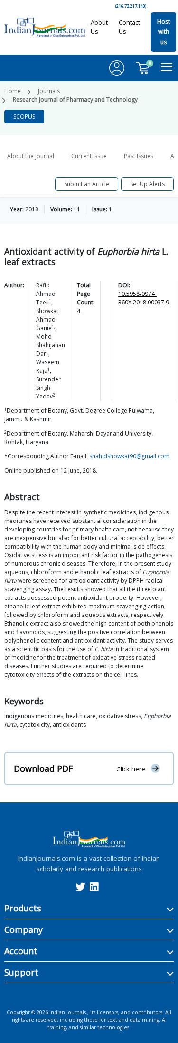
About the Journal (30, 156)
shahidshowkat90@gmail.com (129, 456)
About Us (99, 27)
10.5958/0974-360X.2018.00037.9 (143, 298)
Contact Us (129, 27)
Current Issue (89, 156)
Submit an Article (86, 184)
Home (12, 91)
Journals (49, 91)
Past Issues (138, 156)
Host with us (163, 32)
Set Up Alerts (147, 184)
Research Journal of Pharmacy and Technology (75, 99)
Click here (130, 769)
